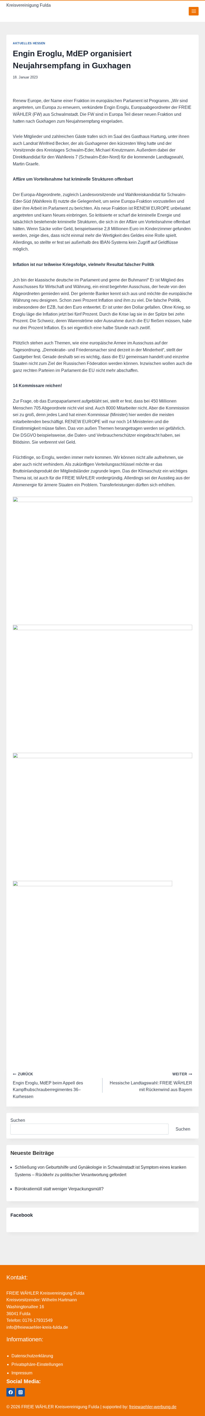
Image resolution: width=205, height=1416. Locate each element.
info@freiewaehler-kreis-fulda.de (37, 1327)
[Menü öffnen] (194, 11)
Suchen (17, 1120)
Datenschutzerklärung (32, 1356)
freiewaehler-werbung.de (152, 1407)
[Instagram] (20, 1392)
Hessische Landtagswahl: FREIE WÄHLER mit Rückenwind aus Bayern (151, 1082)
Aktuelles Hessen (29, 43)
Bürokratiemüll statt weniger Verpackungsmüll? (59, 1189)
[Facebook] (10, 1392)
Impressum (21, 1373)
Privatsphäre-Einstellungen (37, 1364)
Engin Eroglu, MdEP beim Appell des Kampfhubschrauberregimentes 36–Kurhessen (48, 1085)
